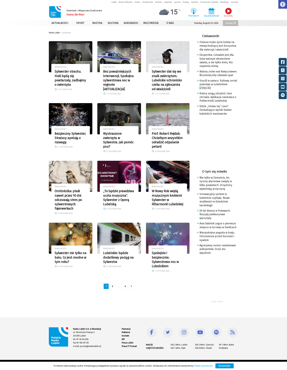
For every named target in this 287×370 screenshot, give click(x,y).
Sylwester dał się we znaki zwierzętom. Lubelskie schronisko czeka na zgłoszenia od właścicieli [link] (167, 80)
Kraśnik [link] (158, 2)
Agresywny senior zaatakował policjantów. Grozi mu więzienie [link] (217, 249)
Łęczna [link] (177, 2)
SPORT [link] (80, 23)
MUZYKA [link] (97, 23)
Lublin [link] (114, 2)
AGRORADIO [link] (131, 23)
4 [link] (125, 286)
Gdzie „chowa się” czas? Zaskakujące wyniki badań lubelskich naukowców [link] (215, 110)
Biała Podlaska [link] (125, 2)
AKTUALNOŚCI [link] (59, 23)
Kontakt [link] (125, 335)
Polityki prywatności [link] (203, 366)
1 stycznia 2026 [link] (113, 94)
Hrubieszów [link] (147, 2)
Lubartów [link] (168, 2)
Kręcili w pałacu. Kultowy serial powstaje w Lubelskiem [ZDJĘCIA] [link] (218, 84)
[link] (282, 4)
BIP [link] (123, 339)
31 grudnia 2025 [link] (65, 147)
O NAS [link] (170, 23)
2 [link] (112, 286)
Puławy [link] (186, 2)
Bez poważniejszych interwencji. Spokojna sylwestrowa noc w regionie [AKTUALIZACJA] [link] (118, 80)
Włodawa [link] (224, 2)
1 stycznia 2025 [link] (161, 271)
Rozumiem (224, 366)
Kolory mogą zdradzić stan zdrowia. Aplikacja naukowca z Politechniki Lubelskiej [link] (217, 97)
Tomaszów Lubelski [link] (209, 2)
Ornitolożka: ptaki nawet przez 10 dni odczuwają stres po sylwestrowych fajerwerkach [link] (68, 199)
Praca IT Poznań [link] (129, 346)
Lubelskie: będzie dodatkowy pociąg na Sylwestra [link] (118, 257)
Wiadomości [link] (60, 67)
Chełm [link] (137, 2)
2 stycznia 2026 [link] (64, 89)
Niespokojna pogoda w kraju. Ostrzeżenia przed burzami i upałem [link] (217, 236)
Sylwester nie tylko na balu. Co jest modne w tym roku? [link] (70, 257)
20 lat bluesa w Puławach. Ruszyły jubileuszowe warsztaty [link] (215, 214)
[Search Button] (235, 23)
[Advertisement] (220, 141)
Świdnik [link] (194, 2)
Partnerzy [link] (126, 329)
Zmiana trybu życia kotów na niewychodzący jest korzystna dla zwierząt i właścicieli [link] (217, 46)
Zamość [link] (234, 2)
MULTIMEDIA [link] (150, 23)
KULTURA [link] (113, 23)
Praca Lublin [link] (127, 342)
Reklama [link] (126, 332)
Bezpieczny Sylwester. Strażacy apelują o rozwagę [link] (70, 138)
